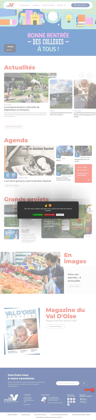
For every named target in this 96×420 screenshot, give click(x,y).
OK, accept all (38, 214)
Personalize (60, 214)
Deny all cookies (50, 214)
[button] (92, 411)
